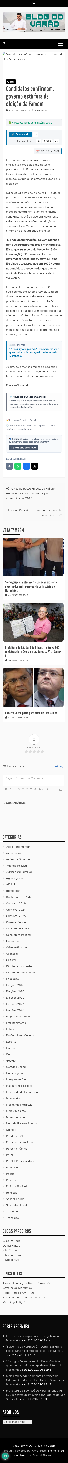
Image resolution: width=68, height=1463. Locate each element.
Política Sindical (16, 1186)
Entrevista (12, 1029)
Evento (10, 1048)
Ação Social (13, 853)
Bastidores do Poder (19, 897)
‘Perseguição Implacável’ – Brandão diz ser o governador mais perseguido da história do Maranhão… (34, 352)
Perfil (9, 1155)
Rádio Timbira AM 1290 (18, 1292)
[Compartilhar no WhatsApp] (17, 466)
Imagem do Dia (16, 1079)
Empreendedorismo (18, 1016)
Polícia (10, 1173)
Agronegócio (14, 878)
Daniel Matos (11, 1245)
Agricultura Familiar (19, 872)
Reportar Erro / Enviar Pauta (23, 448)
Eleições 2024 (15, 1004)
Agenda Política (16, 865)
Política (11, 1180)
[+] (48, 789)
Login (61, 766)
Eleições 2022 (15, 997)
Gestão (11, 1060)
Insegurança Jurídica (19, 1085)
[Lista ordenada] (23, 789)
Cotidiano (12, 941)
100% (47, 141)
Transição (12, 1217)
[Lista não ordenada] (27, 789)
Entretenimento (16, 1022)
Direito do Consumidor (20, 972)
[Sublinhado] (14, 789)
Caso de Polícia (16, 922)
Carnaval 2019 (16, 903)
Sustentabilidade (17, 1205)
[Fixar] (18, 789)
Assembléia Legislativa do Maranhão (27, 1283)
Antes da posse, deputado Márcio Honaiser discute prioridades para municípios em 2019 (30, 493)
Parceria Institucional (19, 1142)
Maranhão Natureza (19, 1104)
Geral (10, 81)
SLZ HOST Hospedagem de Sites (24, 1297)
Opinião (11, 1129)
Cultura (11, 960)
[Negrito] (6, 789)
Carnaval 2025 (16, 916)
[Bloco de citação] (31, 789)
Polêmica (12, 1167)
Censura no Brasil (17, 928)
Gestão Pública (16, 1067)
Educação (12, 978)
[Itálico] (10, 789)
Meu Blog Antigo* (14, 1302)
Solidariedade (15, 1199)
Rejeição (11, 1192)
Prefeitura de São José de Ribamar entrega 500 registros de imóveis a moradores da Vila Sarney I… (33, 652)
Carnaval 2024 (16, 909)
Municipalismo (15, 1117)
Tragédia (12, 1211)
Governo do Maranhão (17, 1288)
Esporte (11, 1041)
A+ (56, 141)
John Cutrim (10, 1250)
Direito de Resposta (19, 966)
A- (38, 141)
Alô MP (10, 884)
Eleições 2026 (15, 1010)
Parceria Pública (16, 1148)
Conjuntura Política (18, 934)
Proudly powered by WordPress (25, 1450)
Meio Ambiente (16, 1111)
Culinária (12, 953)
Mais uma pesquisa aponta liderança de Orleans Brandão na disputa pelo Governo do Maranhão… (35, 1380)
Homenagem (14, 1073)
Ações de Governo (18, 859)
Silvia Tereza (11, 1259)
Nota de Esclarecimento (21, 1123)
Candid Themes (42, 1455)
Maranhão (13, 1098)
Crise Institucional (17, 947)
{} (43, 789)
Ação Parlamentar (18, 846)
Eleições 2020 (15, 991)
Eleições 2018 (15, 985)
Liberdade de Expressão (22, 1092)
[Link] (39, 789)
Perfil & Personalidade (20, 1161)
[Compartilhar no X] (34, 466)
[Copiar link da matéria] (9, 466)
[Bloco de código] (35, 789)
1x (36, 134)
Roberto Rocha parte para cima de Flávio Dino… (32, 713)
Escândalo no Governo (20, 1035)
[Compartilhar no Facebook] (26, 466)
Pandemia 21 (15, 1136)
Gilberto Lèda (12, 1241)
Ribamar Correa (13, 1255)
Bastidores (13, 890)
